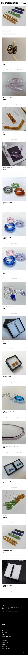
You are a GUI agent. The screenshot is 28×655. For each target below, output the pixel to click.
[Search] (20, 3)
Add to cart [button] (9, 69)
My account (5, 642)
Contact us (4, 630)
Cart (3, 627)
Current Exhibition (6, 632)
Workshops (4, 646)
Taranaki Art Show (6, 636)
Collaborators (5, 629)
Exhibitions (4, 634)
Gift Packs (4, 640)
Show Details (19, 69)
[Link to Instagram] (25, 652)
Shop (3, 644)
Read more (14, 382)
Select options (14, 139)
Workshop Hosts (6, 648)
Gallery (3, 638)
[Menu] (24, 3)
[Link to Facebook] (23, 652)
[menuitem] (20, 3)
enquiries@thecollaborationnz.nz (9, 605)
